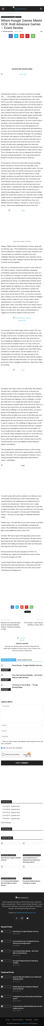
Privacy (8, 1020)
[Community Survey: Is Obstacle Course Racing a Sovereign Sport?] (33, 849)
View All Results (6, 823)
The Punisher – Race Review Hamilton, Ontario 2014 (33, 624)
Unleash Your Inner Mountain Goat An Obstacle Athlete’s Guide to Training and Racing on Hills (10, 626)
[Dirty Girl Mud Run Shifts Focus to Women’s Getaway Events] (6, 979)
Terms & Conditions (17, 1020)
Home (3, 14)
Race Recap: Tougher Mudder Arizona (27, 665)
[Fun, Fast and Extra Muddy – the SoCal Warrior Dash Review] (6, 677)
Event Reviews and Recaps (14, 14)
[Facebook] (16, 918)
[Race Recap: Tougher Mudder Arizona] (6, 667)
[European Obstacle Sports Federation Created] (33, 872)
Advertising (28, 1020)
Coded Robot (25, 1023)
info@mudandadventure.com (26, 913)
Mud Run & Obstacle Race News (31, 855)
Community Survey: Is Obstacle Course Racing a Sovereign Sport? (31, 860)
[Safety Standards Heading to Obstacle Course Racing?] (6, 989)
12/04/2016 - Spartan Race (11, 818)
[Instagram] (22, 918)
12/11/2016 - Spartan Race (11, 806)
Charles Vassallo (8, 31)
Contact (36, 1020)
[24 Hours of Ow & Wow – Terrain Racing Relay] (6, 687)
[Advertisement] (22, 2)
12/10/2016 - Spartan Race (11, 812)
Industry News (27, 878)
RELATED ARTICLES (8, 660)
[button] (41, 9)
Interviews (18, 17)
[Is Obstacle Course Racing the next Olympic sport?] (6, 999)
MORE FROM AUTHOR (24, 660)
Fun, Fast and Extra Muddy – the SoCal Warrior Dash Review (10, 883)
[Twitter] (27, 918)
